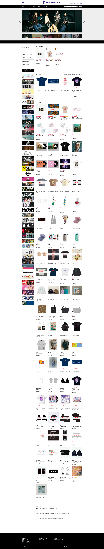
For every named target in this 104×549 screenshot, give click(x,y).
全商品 (23, 6)
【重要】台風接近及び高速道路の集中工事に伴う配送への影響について (55, 513)
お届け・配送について (25, 541)
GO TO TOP (79, 532)
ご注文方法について (25, 538)
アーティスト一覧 (42, 537)
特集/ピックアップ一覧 (43, 538)
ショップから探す (26, 47)
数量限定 (77, 74)
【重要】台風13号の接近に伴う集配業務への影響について (53, 518)
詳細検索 (80, 6)
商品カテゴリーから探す (27, 57)
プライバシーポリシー (58, 537)
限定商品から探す (26, 61)
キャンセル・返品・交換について (27, 542)
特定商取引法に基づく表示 (58, 539)
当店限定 (65, 74)
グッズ (28, 6)
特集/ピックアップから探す (28, 54)
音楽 (34, 6)
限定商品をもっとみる (77, 96)
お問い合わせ (24, 545)
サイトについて (24, 546)
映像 (39, 6)
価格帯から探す (26, 64)
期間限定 (73, 74)
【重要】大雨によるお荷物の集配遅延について (51, 508)
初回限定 (69, 74)
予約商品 (80, 74)
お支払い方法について (25, 539)
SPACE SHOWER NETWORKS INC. (72, 546)
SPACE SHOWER (72, 544)
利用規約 (55, 538)
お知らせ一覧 (41, 539)
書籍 (44, 6)
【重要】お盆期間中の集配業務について (49, 516)
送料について (24, 540)
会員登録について (25, 537)
